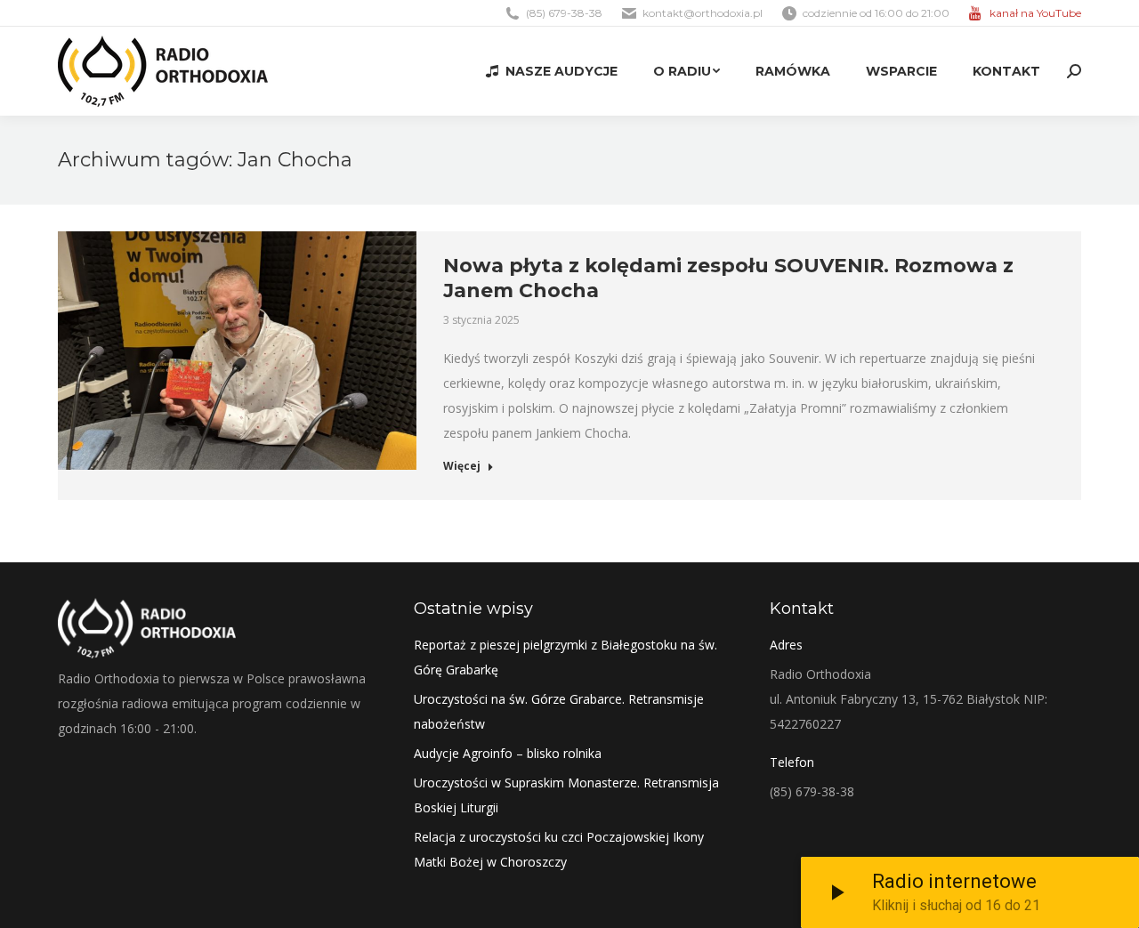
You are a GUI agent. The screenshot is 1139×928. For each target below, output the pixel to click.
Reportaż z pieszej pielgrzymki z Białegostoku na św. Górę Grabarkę (565, 657)
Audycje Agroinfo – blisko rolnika (508, 753)
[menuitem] (551, 71)
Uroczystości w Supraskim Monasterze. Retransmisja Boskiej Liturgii (566, 795)
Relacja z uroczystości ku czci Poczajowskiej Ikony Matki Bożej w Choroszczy (559, 849)
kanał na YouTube (1035, 13)
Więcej (462, 466)
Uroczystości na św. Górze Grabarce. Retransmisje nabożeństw (559, 711)
